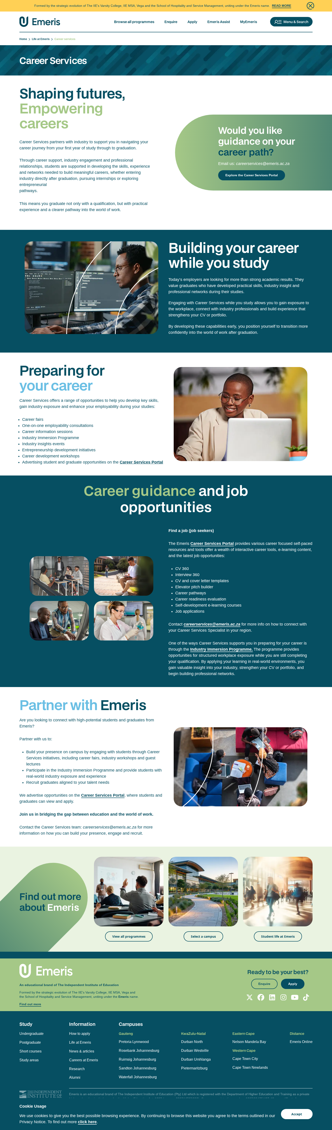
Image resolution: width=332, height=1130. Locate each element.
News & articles (81, 1051)
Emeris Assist (218, 21)
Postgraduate (30, 1042)
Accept (296, 1114)
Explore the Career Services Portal (251, 175)
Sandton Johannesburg (137, 1068)
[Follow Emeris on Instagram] (283, 997)
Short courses (30, 1051)
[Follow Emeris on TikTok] (306, 997)
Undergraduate (31, 1034)
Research (77, 1069)
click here (87, 1122)
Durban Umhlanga (196, 1059)
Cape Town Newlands (250, 1067)
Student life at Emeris (278, 936)
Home (23, 39)
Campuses (131, 1024)
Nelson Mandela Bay (249, 1042)
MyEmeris (248, 21)
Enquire (170, 21)
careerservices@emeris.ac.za (263, 163)
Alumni (74, 1077)
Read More (281, 5)
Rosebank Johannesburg (139, 1050)
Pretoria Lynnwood (134, 1042)
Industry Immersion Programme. (221, 649)
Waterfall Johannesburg (138, 1077)
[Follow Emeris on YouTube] (295, 997)
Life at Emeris (41, 39)
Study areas (29, 1060)
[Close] (310, 6)
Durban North (192, 1042)
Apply (192, 21)
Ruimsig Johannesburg (137, 1059)
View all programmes (128, 936)
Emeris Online (301, 1042)
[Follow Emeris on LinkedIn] (272, 997)
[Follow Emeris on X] (249, 997)
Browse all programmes (134, 21)
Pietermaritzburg (194, 1068)
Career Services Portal (141, 462)
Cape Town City (245, 1059)
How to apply (79, 1034)
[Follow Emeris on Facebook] (261, 997)
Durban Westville (195, 1050)
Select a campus (203, 936)
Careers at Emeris (83, 1060)
